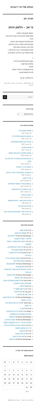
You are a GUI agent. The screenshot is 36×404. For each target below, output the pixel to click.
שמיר (5, 83)
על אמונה (12, 317)
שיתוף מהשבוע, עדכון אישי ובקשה (20, 153)
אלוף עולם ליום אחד (24, 206)
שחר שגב (28, 294)
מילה (9, 83)
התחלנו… (21, 286)
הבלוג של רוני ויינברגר (21, 7)
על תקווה (23, 230)
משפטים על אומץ (20, 233)
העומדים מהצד (26, 195)
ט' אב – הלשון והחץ (20, 27)
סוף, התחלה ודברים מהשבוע (21, 189)
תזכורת (22, 308)
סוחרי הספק (27, 178)
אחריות (20, 83)
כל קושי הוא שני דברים (13, 258)
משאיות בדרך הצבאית (23, 167)
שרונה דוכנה (27, 269)
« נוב (27, 391)
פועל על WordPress (13, 400)
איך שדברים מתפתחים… (14, 247)
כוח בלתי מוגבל (20, 334)
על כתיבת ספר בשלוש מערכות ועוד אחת (17, 212)
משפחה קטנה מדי (17, 250)
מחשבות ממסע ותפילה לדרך (21, 136)
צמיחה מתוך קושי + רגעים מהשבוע (19, 200)
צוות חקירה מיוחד (18, 336)
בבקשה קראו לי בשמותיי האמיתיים (19, 184)
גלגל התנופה (11, 275)
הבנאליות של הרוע (19, 261)
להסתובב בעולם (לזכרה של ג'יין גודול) (18, 172)
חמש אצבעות (10, 264)
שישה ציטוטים (26, 147)
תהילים (31, 85)
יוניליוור (13, 83)
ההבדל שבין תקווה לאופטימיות (21, 142)
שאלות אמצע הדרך (24, 130)
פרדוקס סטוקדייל (19, 289)
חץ (16, 83)
